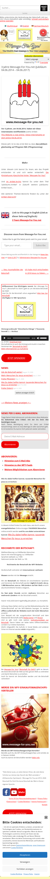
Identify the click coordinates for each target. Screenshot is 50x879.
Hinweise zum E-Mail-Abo (17, 460)
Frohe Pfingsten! (8, 379)
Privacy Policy (28, 874)
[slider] (43, 338)
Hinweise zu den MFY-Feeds (18, 465)
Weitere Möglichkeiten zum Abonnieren (24, 469)
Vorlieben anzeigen (25, 869)
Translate (44, 62)
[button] (46, 817)
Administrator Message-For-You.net (33, 257)
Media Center (28, 618)
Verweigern (25, 862)
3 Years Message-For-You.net (26, 220)
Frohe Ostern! (7, 388)
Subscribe (41, 245)
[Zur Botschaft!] (25, 666)
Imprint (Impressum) (38, 801)
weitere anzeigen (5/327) (25, 393)
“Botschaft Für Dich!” (27, 669)
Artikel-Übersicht (8, 197)
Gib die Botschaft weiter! (11, 372)
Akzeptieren (25, 855)
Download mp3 (15, 342)
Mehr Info (36, 757)
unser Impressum (39, 845)
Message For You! (11, 669)
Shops (39, 618)
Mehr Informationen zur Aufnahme (14, 349)
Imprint (37, 874)
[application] (25, 338)
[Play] (4, 338)
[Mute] (38, 338)
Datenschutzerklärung (24, 845)
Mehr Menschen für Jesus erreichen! (17, 375)
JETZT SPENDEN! (16, 358)
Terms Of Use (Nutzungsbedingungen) (22, 798)
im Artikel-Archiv (13, 181)
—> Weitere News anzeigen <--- (16, 402)
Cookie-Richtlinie (17, 847)
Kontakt (44, 804)
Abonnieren (10, 444)
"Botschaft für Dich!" (19, 346)
